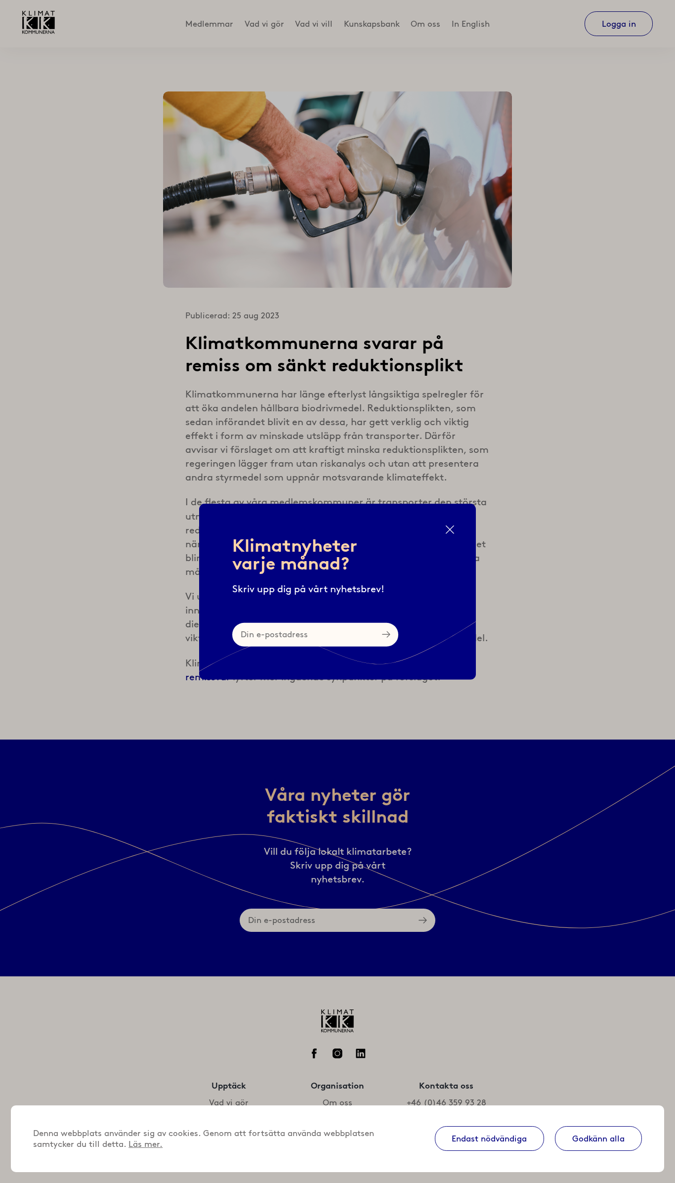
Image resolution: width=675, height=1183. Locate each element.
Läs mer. (145, 1144)
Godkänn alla (598, 1138)
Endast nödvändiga (489, 1138)
